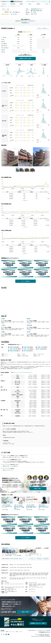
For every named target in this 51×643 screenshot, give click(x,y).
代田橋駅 (18, 570)
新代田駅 (37, 10)
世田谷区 (6, 470)
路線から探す (33, 1)
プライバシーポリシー (12, 631)
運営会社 (17, 631)
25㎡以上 (12, 589)
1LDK (34, 591)
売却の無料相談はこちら (25, 22)
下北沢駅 (42, 347)
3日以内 (33, 582)
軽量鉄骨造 (12, 591)
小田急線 (11, 558)
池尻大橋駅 (14, 575)
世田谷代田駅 (15, 558)
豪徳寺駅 (28, 567)
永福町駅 (30, 564)
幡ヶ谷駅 (13, 570)
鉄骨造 (10, 591)
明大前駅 (14, 350)
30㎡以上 (15, 589)
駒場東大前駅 (11, 564)
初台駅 (10, 570)
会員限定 (8, 582)
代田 (8, 470)
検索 (47, 1)
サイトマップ (21, 631)
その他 (16, 591)
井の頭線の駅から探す (4, 564)
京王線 (24, 350)
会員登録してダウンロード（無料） (38, 623)
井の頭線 (33, 10)
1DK (32, 591)
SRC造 (5, 591)
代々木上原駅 (11, 567)
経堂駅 (31, 567)
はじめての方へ (3, 631)
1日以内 (30, 582)
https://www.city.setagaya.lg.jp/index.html (25, 372)
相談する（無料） (37, 488)
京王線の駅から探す (4, 570)
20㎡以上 (9, 589)
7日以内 (35, 582)
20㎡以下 (6, 590)
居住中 (32, 589)
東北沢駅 (15, 567)
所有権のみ (6, 592)
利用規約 (7, 631)
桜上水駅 (28, 570)
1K (30, 591)
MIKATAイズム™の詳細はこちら (42, 28)
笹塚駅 (16, 570)
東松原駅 (28, 347)
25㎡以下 (9, 590)
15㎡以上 (6, 589)
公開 (5, 582)
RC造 (7, 591)
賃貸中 (30, 589)
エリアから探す (28, 1)
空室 (34, 589)
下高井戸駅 (24, 570)
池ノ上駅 (15, 564)
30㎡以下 (12, 590)
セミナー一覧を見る (26, 281)
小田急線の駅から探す (4, 567)
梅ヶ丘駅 (25, 567)
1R (29, 591)
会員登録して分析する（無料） (25, 58)
